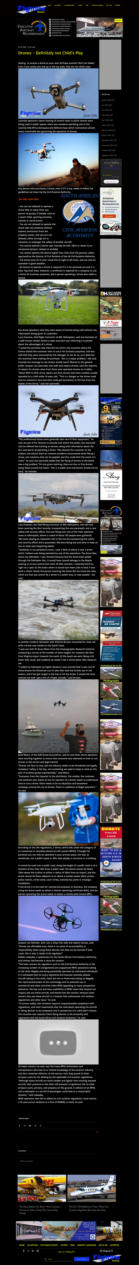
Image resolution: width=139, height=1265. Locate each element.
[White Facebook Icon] (23, 1251)
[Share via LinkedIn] (30, 1126)
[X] (28, 1251)
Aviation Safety (24, 1118)
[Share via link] (35, 1126)
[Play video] (58, 1041)
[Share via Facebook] (19, 1126)
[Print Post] (41, 1126)
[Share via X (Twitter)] (25, 1126)
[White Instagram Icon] (37, 1251)
